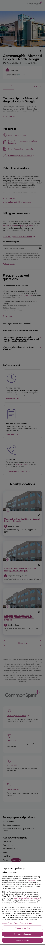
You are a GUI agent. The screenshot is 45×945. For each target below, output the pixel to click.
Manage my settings (22, 928)
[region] (22, 903)
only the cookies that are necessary (27, 898)
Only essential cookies (22, 934)
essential (32, 880)
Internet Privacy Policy (10, 923)
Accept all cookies (22, 940)
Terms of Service (26, 923)
